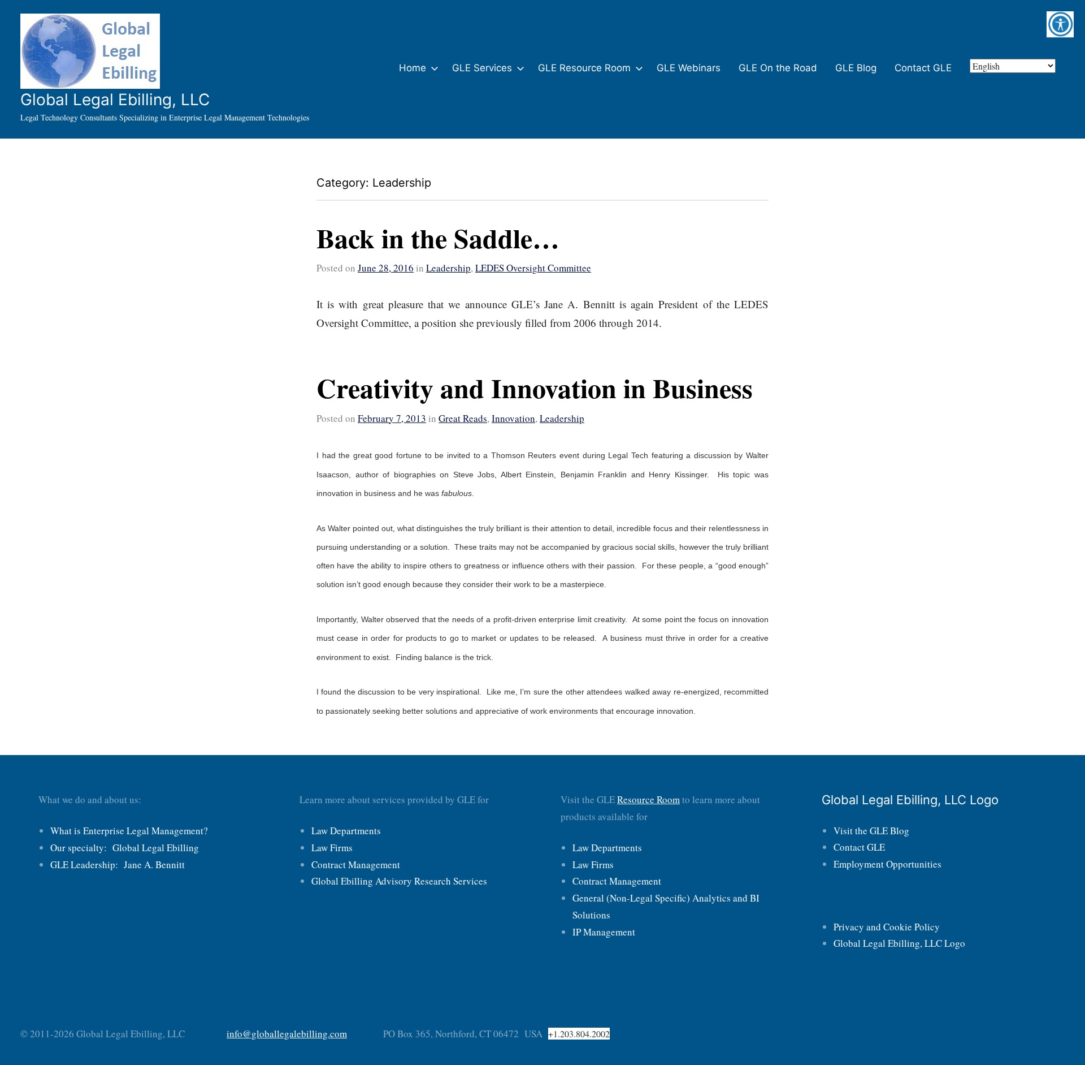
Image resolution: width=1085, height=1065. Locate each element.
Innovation (513, 418)
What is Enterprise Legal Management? (129, 830)
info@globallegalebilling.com (287, 1033)
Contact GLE (923, 68)
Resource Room (648, 799)
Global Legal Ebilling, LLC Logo (899, 943)
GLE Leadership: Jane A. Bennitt (117, 864)
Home (412, 68)
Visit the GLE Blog (871, 830)
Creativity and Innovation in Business (534, 387)
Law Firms (332, 847)
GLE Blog (855, 68)
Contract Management (355, 864)
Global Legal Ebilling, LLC (115, 99)
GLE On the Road (778, 68)
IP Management (603, 931)
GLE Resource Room (584, 68)
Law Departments (346, 830)
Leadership (448, 267)
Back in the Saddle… (437, 237)
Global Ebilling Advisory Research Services (399, 880)
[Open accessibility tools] (1060, 24)
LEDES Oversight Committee (533, 267)
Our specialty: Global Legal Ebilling (124, 847)
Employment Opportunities (887, 863)
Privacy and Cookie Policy (887, 926)
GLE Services (482, 68)
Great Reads (463, 418)
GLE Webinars (689, 68)
